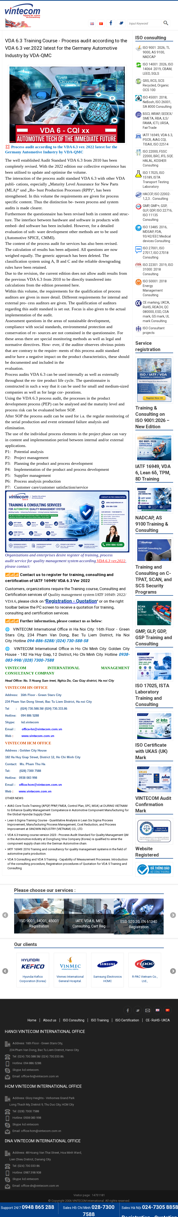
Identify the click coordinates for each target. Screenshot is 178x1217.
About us (49, 1020)
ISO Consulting (73, 1020)
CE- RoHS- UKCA (158, 1020)
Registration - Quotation (71, 601)
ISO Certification (127, 1020)
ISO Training (100, 1020)
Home (32, 1020)
